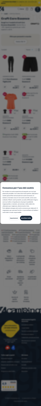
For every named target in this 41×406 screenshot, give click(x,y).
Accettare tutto (26, 218)
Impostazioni (14, 218)
